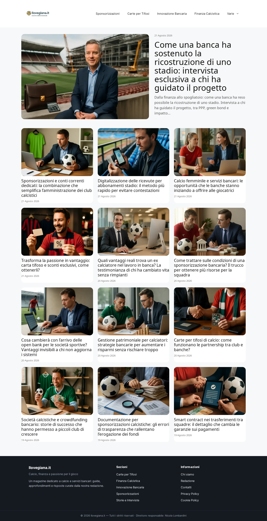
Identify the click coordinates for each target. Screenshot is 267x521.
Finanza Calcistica (206, 13)
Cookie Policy (190, 500)
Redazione (187, 481)
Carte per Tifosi (138, 13)
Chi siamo (187, 474)
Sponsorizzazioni (108, 13)
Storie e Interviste (127, 500)
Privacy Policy (190, 494)
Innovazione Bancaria (172, 13)
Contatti (186, 487)
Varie (230, 13)
